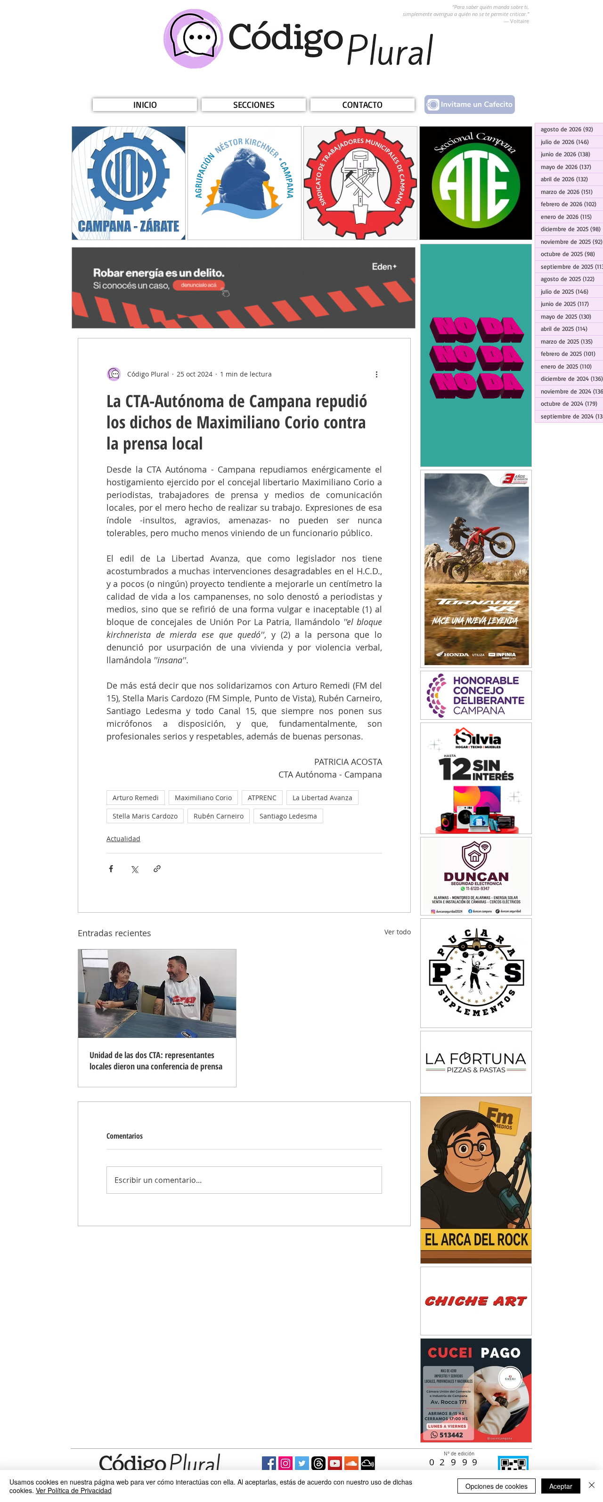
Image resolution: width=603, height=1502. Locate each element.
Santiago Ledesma (288, 815)
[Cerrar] (591, 1486)
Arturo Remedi (136, 797)
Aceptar (560, 1486)
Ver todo (397, 931)
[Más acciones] (376, 374)
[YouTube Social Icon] (335, 1463)
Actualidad (123, 838)
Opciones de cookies (496, 1486)
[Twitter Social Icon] (302, 1463)
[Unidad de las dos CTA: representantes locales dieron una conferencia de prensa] (157, 993)
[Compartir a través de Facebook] (110, 868)
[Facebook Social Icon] (269, 1463)
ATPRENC (262, 797)
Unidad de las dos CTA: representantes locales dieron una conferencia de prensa (156, 1060)
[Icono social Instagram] (285, 1463)
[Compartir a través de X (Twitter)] (134, 868)
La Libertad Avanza (322, 797)
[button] (254, 104)
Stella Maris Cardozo (145, 815)
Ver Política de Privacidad (74, 1490)
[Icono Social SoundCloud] (351, 1463)
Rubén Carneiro (219, 815)
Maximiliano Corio (203, 797)
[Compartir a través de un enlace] (157, 868)
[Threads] (318, 1463)
